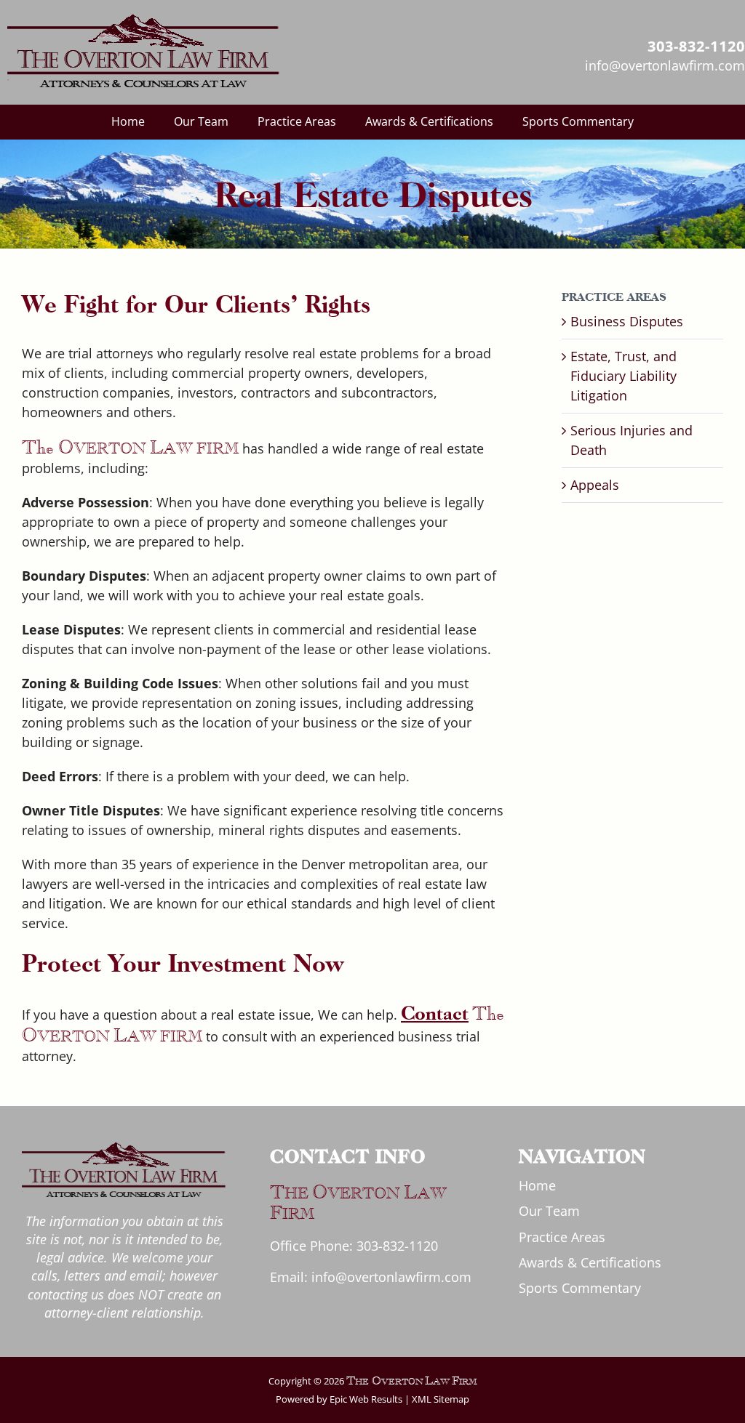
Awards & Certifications (590, 1262)
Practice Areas (562, 1237)
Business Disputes (626, 321)
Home (537, 1185)
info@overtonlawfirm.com (391, 1277)
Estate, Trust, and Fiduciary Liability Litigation (623, 375)
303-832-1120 (397, 1245)
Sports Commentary (580, 1288)
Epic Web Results (364, 1399)
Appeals (594, 484)
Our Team (549, 1211)
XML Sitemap (440, 1399)
